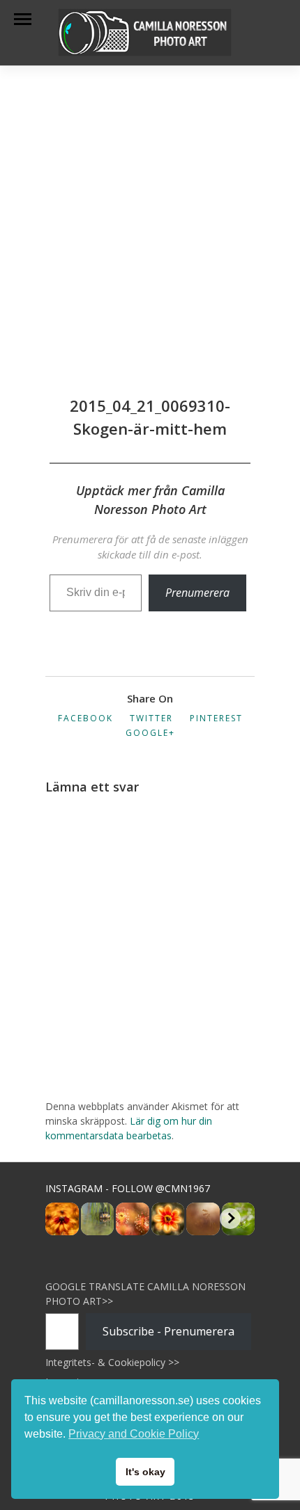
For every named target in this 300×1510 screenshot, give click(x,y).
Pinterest (216, 718)
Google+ (150, 733)
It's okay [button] (145, 1471)
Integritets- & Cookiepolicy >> (112, 1362)
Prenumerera (197, 592)
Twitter (151, 718)
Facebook (85, 718)
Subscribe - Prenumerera (168, 1331)
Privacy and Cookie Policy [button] (133, 1434)
